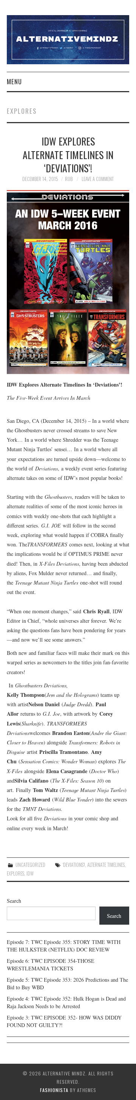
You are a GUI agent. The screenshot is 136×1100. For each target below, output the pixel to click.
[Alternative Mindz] (68, 38)
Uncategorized (30, 864)
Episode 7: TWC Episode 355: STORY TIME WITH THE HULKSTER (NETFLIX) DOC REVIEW (64, 945)
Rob (69, 179)
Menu (14, 81)
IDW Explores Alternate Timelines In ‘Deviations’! (68, 154)
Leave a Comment (98, 179)
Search (14, 900)
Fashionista (54, 1090)
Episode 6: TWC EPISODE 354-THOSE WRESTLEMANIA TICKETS (50, 964)
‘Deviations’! (74, 864)
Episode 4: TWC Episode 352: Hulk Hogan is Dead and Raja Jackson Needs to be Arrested (66, 1002)
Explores (15, 873)
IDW (30, 873)
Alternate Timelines (106, 864)
